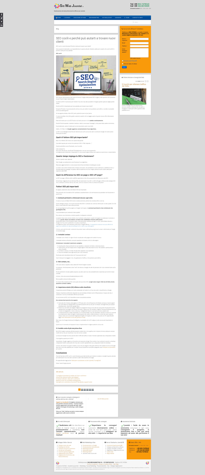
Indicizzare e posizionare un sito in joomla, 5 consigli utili (86, 360)
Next (148, 81)
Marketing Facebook (88, 448)
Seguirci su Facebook (62, 402)
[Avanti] (90, 389)
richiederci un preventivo (109, 347)
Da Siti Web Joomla (103, 399)
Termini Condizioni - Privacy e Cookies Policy (99, 464)
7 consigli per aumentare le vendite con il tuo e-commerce (71, 375)
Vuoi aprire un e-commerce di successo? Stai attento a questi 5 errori (74, 382)
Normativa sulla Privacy (129, 61)
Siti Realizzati (107, 17)
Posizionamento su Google (90, 445)
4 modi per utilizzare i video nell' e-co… (133, 85)
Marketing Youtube (87, 450)
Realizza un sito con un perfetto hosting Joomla (68, 380)
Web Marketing (94, 17)
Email (124, 43)
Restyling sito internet (63, 447)
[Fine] (93, 389)
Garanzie (118, 17)
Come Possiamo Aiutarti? (124, 50)
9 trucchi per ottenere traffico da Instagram (67, 377)
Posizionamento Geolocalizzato (91, 447)
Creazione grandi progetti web (66, 452)
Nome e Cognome (125, 39)
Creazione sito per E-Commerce (66, 448)
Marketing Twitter (87, 452)
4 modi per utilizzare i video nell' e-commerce (68, 379)
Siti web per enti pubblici (64, 450)
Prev (145, 81)
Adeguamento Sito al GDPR (65, 453)
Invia (124, 67)
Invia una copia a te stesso (130, 64)
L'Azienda (67, 17)
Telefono (124, 46)
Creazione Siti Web (79, 17)
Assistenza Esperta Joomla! (114, 445)
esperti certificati (62, 433)
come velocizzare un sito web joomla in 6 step (73, 317)
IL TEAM (126, 17)
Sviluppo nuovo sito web (64, 445)
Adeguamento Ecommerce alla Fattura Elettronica (66, 455)
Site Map (115, 464)
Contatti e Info (137, 17)
